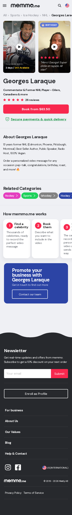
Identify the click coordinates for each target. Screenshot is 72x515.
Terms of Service (33, 493)
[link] (67, 6)
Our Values (12, 432)
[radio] (41, 57)
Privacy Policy (13, 493)
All (5, 15)
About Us (11, 421)
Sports (15, 15)
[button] (54, 63)
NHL (45, 15)
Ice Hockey (31, 15)
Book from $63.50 (36, 109)
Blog (8, 443)
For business (14, 410)
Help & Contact (16, 454)
